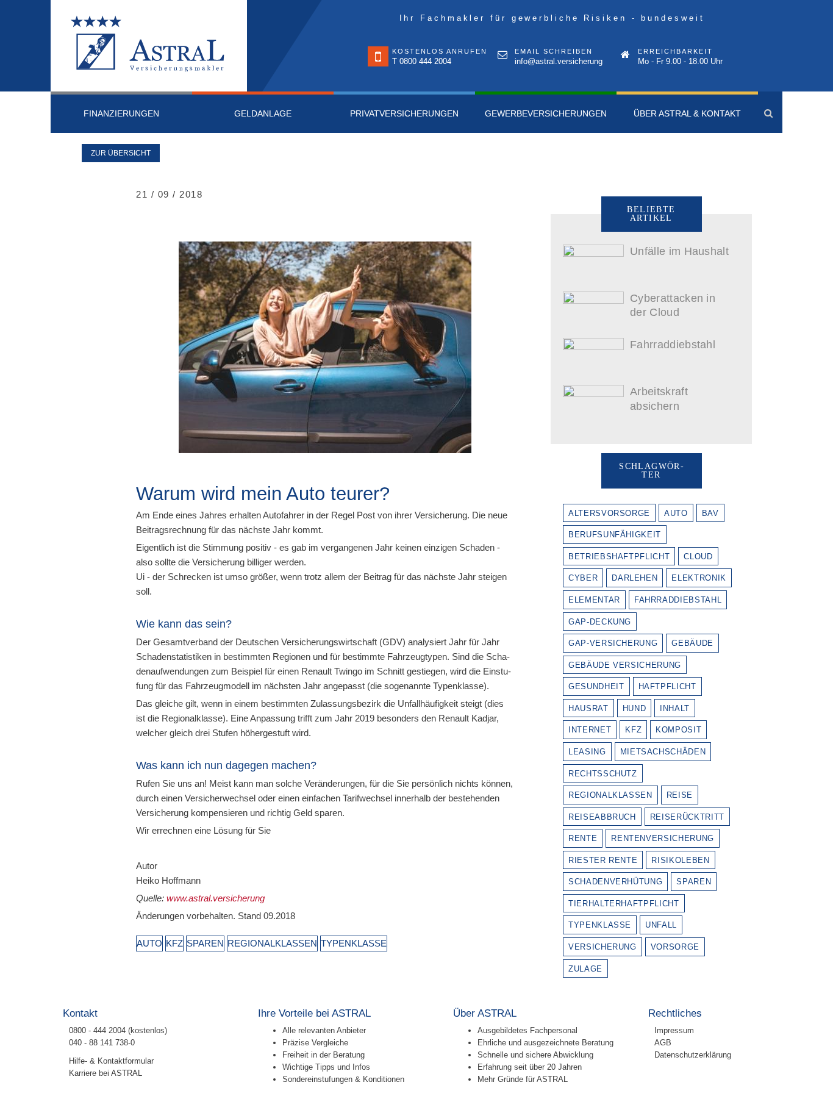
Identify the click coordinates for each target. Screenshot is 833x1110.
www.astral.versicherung (215, 898)
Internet (589, 729)
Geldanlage (262, 113)
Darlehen (634, 577)
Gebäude (692, 643)
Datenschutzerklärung (692, 1054)
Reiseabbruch (602, 817)
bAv (710, 513)
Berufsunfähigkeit (614, 534)
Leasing (587, 751)
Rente (582, 838)
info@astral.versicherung (558, 61)
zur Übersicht (121, 153)
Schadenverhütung (615, 881)
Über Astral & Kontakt (687, 113)
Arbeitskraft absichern (659, 398)
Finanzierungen (121, 113)
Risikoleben (680, 860)
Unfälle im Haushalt (679, 251)
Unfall (661, 924)
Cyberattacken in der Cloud (672, 305)
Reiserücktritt (687, 817)
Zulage (585, 968)
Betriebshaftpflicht (619, 556)
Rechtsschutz (602, 773)
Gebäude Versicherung (624, 665)
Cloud (698, 556)
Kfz (174, 943)
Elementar (594, 599)
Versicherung (602, 946)
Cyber (583, 577)
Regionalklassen (272, 943)
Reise (680, 795)
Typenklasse (354, 943)
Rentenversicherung (662, 838)
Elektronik (698, 577)
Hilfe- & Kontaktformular (112, 1060)
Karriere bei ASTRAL (105, 1073)
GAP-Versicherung (612, 643)
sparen (205, 943)
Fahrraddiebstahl (672, 344)
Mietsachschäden (663, 751)
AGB (662, 1042)
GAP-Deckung (599, 621)
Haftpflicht (667, 686)
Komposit (678, 729)
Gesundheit (596, 686)
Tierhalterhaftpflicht (623, 903)
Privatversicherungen (404, 113)
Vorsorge (675, 946)
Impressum (674, 1030)
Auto (149, 943)
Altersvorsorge (609, 513)
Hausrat (588, 708)
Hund (634, 708)
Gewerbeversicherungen (546, 113)
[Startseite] (149, 45)
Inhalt (675, 708)
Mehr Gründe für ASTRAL (522, 1079)
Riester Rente (602, 860)
